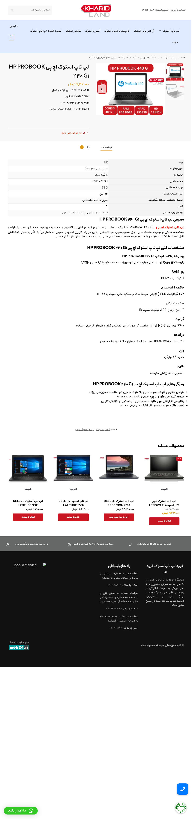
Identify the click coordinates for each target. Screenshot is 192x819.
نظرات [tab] (85, 148)
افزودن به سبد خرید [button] (117, 521)
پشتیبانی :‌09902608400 (152, 10)
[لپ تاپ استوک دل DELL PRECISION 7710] (117, 473)
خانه (180, 58)
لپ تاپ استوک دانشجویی (72, 213)
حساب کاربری (176, 10)
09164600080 (111, 617)
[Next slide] (100, 89)
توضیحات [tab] (105, 148)
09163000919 (114, 636)
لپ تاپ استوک (167, 58)
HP (104, 162)
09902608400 (111, 589)
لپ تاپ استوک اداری (96, 213)
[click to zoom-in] (128, 89)
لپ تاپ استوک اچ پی (147, 58)
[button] (15, 31)
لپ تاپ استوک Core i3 (94, 169)
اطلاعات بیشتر (161, 525)
